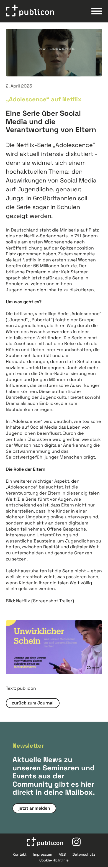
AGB (62, 854)
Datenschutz (84, 854)
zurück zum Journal (32, 703)
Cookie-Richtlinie (54, 860)
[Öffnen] (96, 11)
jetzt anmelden (34, 808)
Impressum (42, 854)
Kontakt (20, 854)
